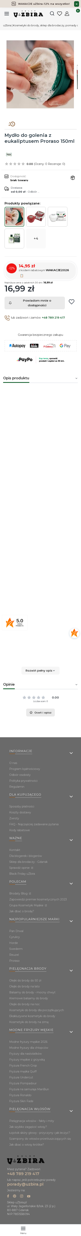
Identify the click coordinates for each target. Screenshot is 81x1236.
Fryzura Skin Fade (21, 1101)
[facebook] (8, 1196)
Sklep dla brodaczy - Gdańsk (28, 862)
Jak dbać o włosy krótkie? (26, 1144)
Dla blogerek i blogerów (25, 856)
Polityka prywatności (23, 781)
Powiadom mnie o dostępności (37, 303)
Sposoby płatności (21, 806)
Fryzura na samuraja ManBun (29, 1089)
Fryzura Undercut (21, 1077)
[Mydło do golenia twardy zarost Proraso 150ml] (36, 216)
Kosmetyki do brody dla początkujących (36, 1010)
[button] (40, 671)
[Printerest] (14, 1196)
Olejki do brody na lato (24, 986)
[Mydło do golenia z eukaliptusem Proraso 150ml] (14, 217)
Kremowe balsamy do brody (28, 998)
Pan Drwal (16, 931)
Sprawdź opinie (19, 868)
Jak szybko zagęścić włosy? (28, 1127)
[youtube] (28, 1196)
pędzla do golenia (37, 431)
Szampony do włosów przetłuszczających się (40, 1138)
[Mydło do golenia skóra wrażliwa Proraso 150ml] (57, 217)
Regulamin (16, 786)
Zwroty (14, 818)
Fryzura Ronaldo (20, 1095)
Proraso (55, 603)
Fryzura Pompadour (23, 1083)
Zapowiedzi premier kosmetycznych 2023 (38, 899)
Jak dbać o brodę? (21, 911)
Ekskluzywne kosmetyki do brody (32, 1016)
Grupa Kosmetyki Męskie (26, 905)
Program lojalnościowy (24, 769)
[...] (40, 74)
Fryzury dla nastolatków (25, 1053)
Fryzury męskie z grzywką (27, 1059)
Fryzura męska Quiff (23, 1071)
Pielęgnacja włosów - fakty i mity (31, 1121)
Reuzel (14, 955)
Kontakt (14, 850)
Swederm (16, 949)
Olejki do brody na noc (24, 1004)
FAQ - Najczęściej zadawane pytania (34, 824)
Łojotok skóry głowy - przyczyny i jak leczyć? (39, 1133)
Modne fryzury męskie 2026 (28, 1042)
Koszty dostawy (20, 812)
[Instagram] (21, 1196)
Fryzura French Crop (23, 1065)
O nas (13, 763)
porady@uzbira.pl (25, 1184)
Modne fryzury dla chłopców (28, 1048)
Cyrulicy (14, 937)
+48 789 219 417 (53, 317)
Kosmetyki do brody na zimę (29, 1022)
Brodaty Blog (18, 893)
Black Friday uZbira (22, 873)
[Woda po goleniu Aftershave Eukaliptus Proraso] (14, 238)
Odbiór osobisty (20, 775)
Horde (13, 943)
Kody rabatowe (19, 830)
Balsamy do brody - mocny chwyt (32, 992)
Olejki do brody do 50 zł (25, 980)
